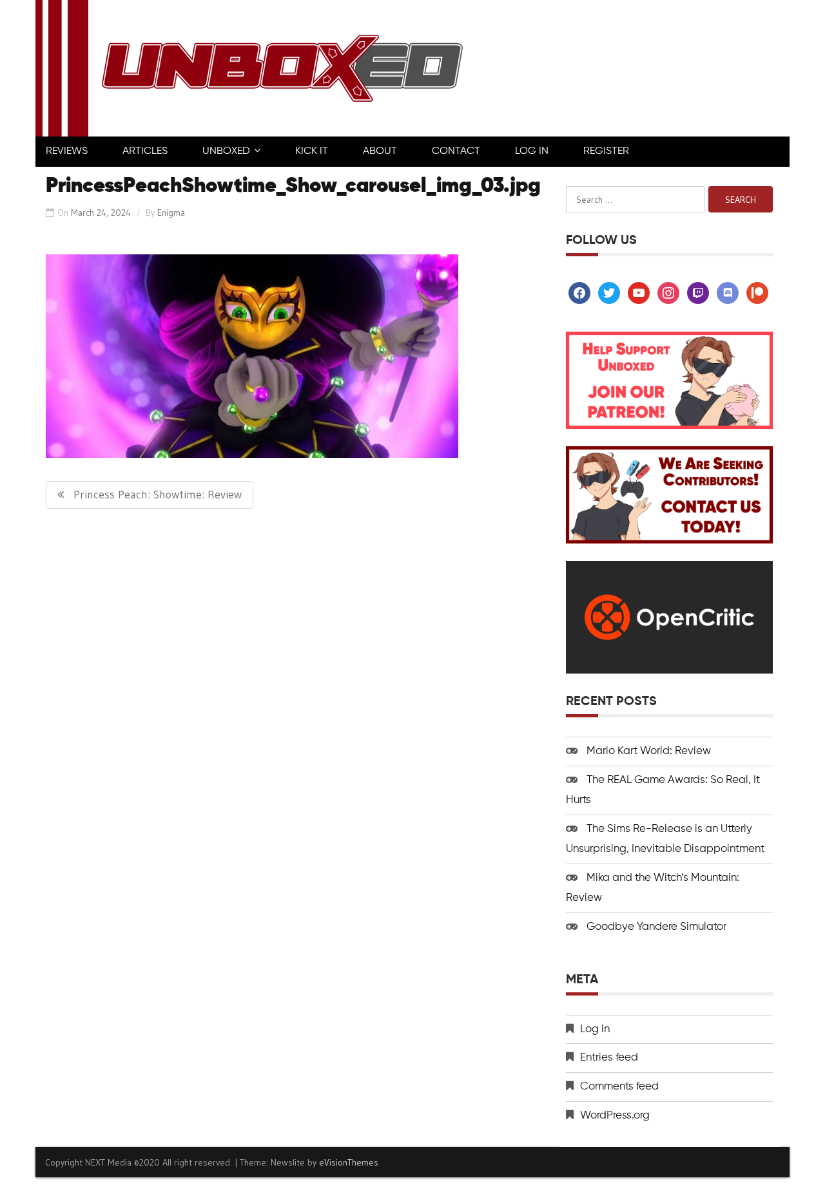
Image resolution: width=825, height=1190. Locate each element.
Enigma (171, 212)
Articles (145, 151)
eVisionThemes (348, 1162)
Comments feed (619, 1086)
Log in (595, 1029)
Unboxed (226, 151)
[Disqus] (295, 686)
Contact (456, 151)
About (380, 151)
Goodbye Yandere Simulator (656, 926)
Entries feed (609, 1057)
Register (606, 151)
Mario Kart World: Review (649, 751)
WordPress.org (615, 1115)
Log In (531, 151)
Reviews (67, 151)
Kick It (311, 151)
